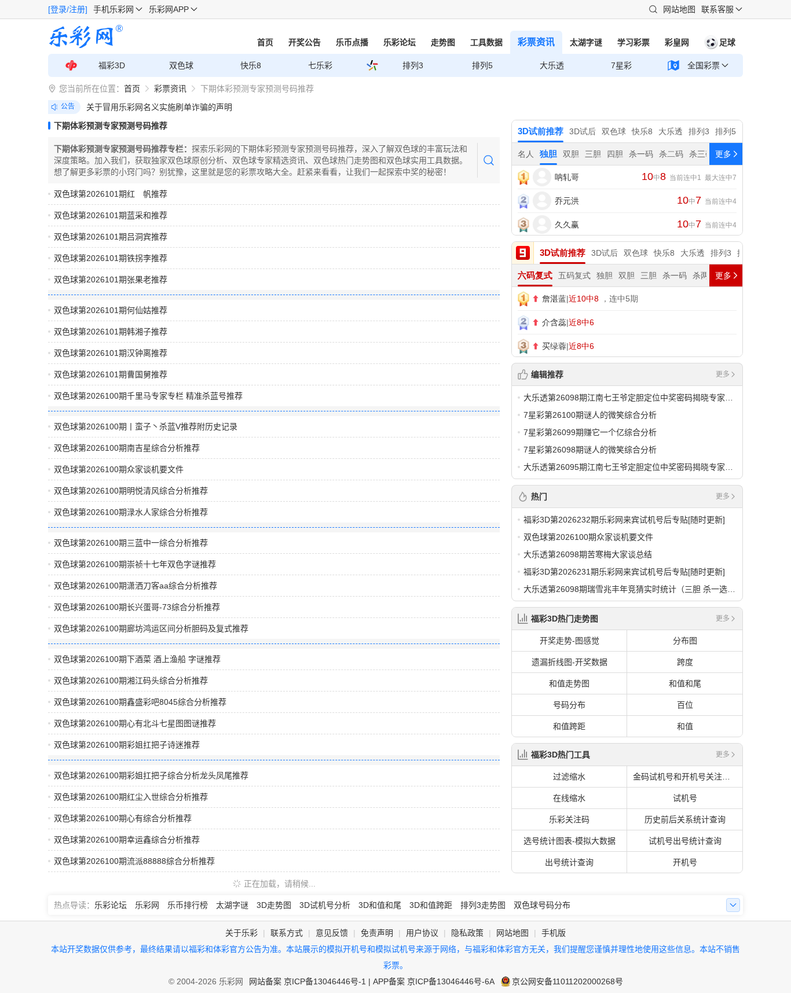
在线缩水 (569, 798)
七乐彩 (320, 65)
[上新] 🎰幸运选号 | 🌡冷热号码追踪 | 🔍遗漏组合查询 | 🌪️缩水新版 (206, 107)
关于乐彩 (241, 932)
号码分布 (569, 704)
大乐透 (552, 65)
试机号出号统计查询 (685, 840)
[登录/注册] (67, 9)
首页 (265, 42)
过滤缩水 (569, 776)
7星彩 (621, 65)
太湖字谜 (586, 42)
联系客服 (717, 9)
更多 (723, 374)
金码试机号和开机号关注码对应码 (687, 776)
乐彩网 (147, 905)
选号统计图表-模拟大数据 (569, 840)
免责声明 (377, 932)
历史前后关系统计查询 (685, 819)
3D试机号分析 (324, 905)
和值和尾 (685, 683)
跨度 (685, 662)
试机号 (685, 798)
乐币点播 (352, 42)
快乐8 (250, 65)
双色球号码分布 (542, 905)
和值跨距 (569, 726)
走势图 (443, 42)
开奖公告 (304, 42)
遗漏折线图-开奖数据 (569, 662)
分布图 (685, 640)
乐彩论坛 (399, 42)
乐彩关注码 (569, 819)
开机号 (685, 862)
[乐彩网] (85, 36)
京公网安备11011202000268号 (567, 981)
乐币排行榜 (187, 905)
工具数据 (486, 42)
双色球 (181, 65)
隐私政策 (467, 932)
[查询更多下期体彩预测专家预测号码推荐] (488, 160)
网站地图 (679, 9)
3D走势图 (274, 905)
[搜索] (653, 9)
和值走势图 (569, 683)
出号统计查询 (569, 862)
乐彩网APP (169, 9)
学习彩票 (633, 42)
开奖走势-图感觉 (569, 640)
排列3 (412, 65)
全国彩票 (703, 65)
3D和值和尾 (379, 905)
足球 (727, 42)
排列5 (482, 65)
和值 (685, 726)
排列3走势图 (483, 905)
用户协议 (422, 932)
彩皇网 (677, 42)
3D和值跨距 (430, 905)
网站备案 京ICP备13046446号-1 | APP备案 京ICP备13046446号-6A (372, 981)
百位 (685, 704)
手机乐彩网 (113, 9)
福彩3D (111, 65)
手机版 (553, 932)
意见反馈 (332, 932)
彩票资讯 (536, 42)
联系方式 (286, 932)
